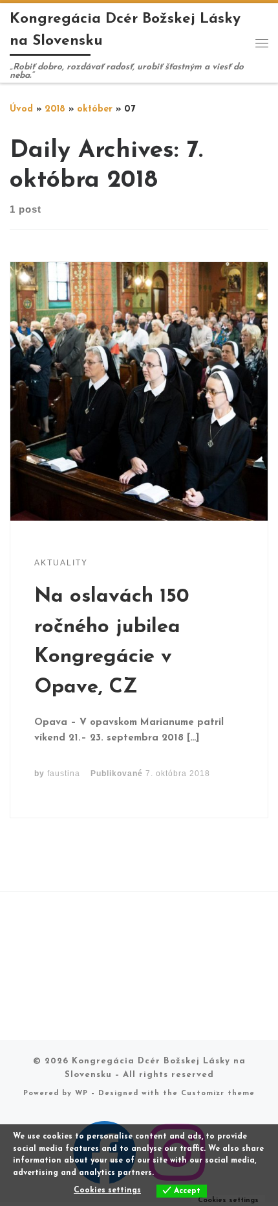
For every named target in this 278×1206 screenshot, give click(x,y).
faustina (63, 773)
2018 (55, 109)
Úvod (21, 109)
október (94, 109)
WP (81, 1093)
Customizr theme (218, 1093)
